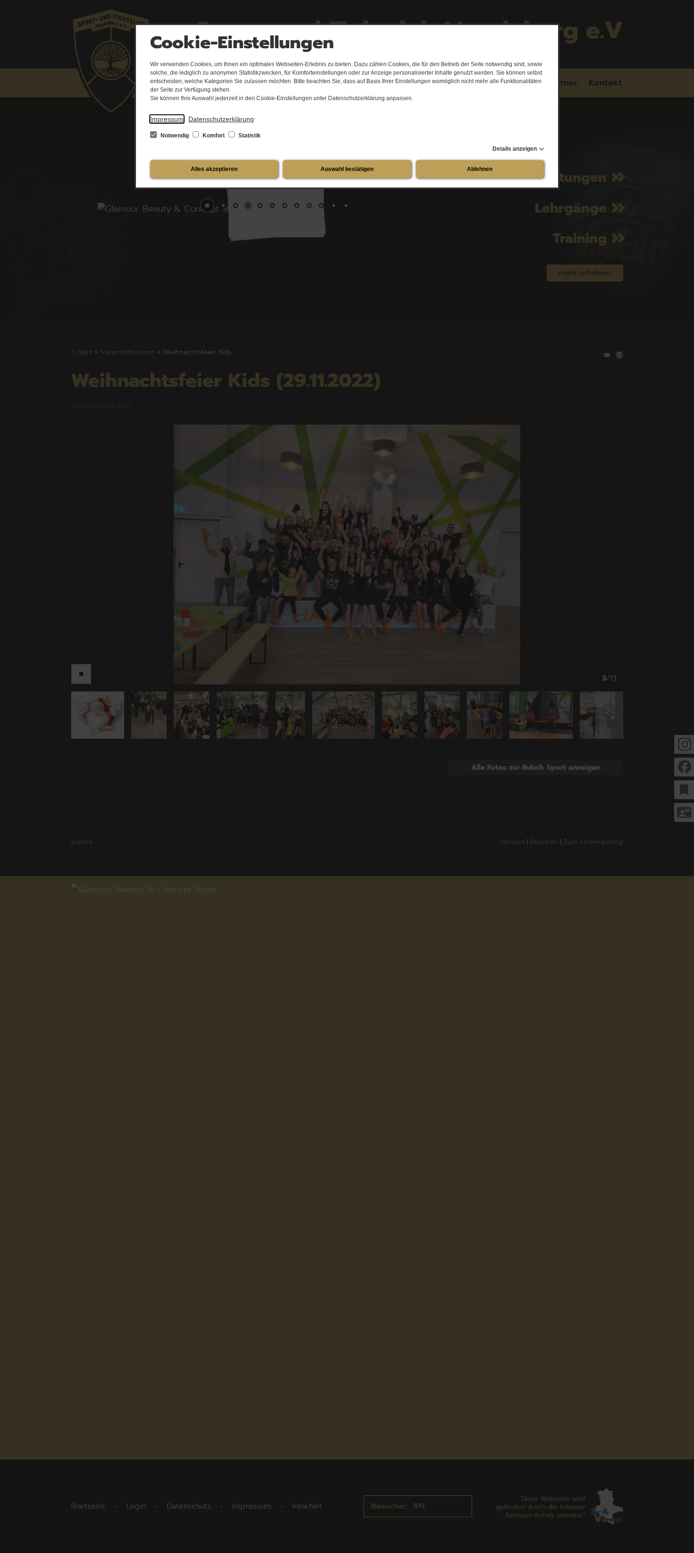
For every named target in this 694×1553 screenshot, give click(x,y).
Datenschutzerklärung (221, 119)
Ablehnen (479, 169)
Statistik (249, 135)
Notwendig (174, 135)
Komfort (213, 135)
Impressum (167, 119)
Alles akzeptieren (214, 169)
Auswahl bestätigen (347, 169)
